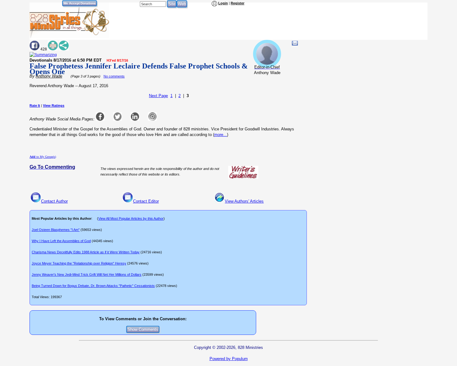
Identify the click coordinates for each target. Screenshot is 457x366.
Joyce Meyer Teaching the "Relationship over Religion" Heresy (79, 263)
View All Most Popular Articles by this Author (131, 218)
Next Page (158, 95)
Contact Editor (146, 201)
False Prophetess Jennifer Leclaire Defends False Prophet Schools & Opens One (139, 69)
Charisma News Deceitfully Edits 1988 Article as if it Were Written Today (86, 252)
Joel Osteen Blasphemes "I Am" (56, 230)
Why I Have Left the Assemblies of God (61, 241)
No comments (114, 76)
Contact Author (54, 201)
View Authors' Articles (244, 201)
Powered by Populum (229, 358)
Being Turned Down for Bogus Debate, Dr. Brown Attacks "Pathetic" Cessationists (93, 286)
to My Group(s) (43, 156)
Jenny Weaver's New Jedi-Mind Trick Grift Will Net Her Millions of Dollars (86, 274)
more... (220, 134)
